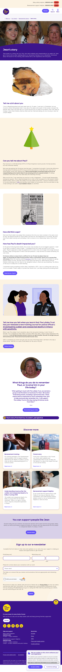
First (33, 561)
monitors (28, 259)
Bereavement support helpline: (11, 639)
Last (47, 561)
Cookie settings (35, 644)
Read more (8, 466)
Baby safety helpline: (9, 633)
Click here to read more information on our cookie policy (42, 662)
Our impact (14, 18)
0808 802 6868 (49, 5)
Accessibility (21, 654)
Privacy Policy (44, 584)
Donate (33, 633)
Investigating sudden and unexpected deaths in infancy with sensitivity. (28, 328)
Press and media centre (37, 641)
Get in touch (36, 507)
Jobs (32, 638)
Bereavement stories (24, 18)
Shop (32, 636)
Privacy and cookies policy (9, 654)
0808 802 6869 (49, 2)
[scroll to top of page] (56, 602)
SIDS (18, 182)
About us (8, 18)
